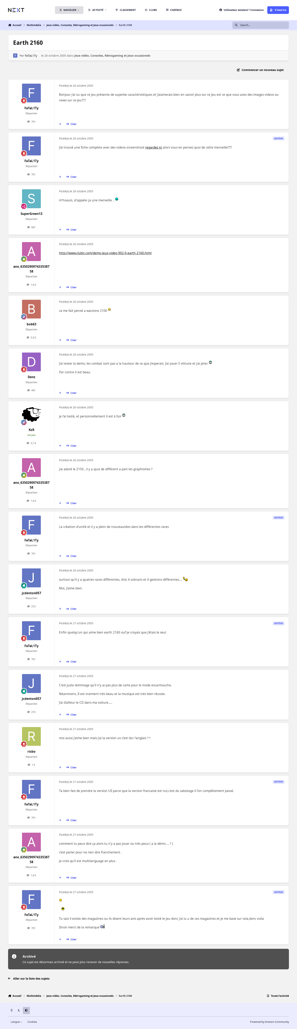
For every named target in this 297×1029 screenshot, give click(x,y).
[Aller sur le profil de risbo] (31, 736)
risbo (31, 751)
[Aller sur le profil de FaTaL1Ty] (15, 55)
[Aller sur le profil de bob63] (31, 309)
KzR (31, 430)
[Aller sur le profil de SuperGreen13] (31, 198)
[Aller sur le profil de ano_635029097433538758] (31, 251)
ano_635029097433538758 (31, 268)
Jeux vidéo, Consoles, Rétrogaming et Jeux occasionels (112, 55)
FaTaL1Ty (31, 55)
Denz (31, 377)
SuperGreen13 (31, 214)
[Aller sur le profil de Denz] (31, 362)
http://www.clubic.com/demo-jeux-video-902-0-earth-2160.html (105, 253)
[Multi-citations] (60, 124)
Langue (15, 1022)
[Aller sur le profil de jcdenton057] (31, 577)
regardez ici (153, 147)
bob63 (31, 324)
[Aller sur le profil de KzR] (31, 414)
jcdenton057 (31, 593)
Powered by (269, 1022)
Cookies (32, 1022)
